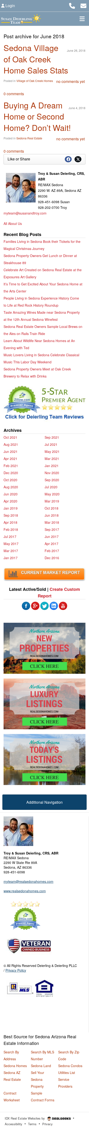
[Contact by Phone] (72, 5)
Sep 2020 (52, 479)
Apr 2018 (10, 522)
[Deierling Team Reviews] (44, 403)
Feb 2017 (52, 550)
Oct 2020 (10, 479)
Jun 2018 (52, 515)
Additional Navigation (44, 802)
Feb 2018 (11, 529)
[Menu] (82, 18)
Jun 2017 (52, 536)
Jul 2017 (10, 536)
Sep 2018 (11, 515)
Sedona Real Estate (29, 138)
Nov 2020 (52, 472)
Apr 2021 (10, 458)
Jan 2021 (52, 465)
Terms (32, 1124)
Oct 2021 (10, 437)
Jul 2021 (51, 444)
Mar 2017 (11, 550)
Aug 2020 (11, 487)
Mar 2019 (52, 501)
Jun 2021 (11, 451)
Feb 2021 (11, 465)
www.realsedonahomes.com (25, 891)
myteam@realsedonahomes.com (28, 881)
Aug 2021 (11, 444)
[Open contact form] (83, 5)
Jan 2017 (11, 557)
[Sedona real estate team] (18, 830)
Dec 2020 (11, 472)
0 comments (14, 93)
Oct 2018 (51, 508)
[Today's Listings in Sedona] (44, 759)
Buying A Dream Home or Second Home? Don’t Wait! (37, 116)
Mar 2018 (52, 522)
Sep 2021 (52, 437)
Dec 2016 (52, 557)
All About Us (13, 223)
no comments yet (70, 81)
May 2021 (52, 451)
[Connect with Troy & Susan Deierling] (26, 605)
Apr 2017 (51, 543)
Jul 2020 (51, 487)
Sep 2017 (52, 529)
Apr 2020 (10, 501)
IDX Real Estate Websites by (25, 1118)
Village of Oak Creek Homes (34, 81)
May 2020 (52, 494)
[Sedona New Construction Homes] (44, 648)
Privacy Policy (15, 970)
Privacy (47, 1124)
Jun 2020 (11, 494)
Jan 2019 (11, 508)
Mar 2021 (52, 458)
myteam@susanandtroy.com (25, 213)
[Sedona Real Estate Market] (44, 573)
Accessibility (13, 1124)
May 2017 (11, 543)
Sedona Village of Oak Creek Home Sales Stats (36, 59)
